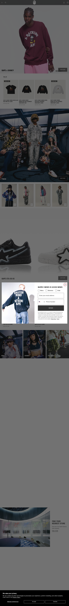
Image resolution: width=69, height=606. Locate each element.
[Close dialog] (65, 284)
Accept (34, 601)
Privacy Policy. (16, 597)
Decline (55, 601)
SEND (51, 308)
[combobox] (41, 301)
